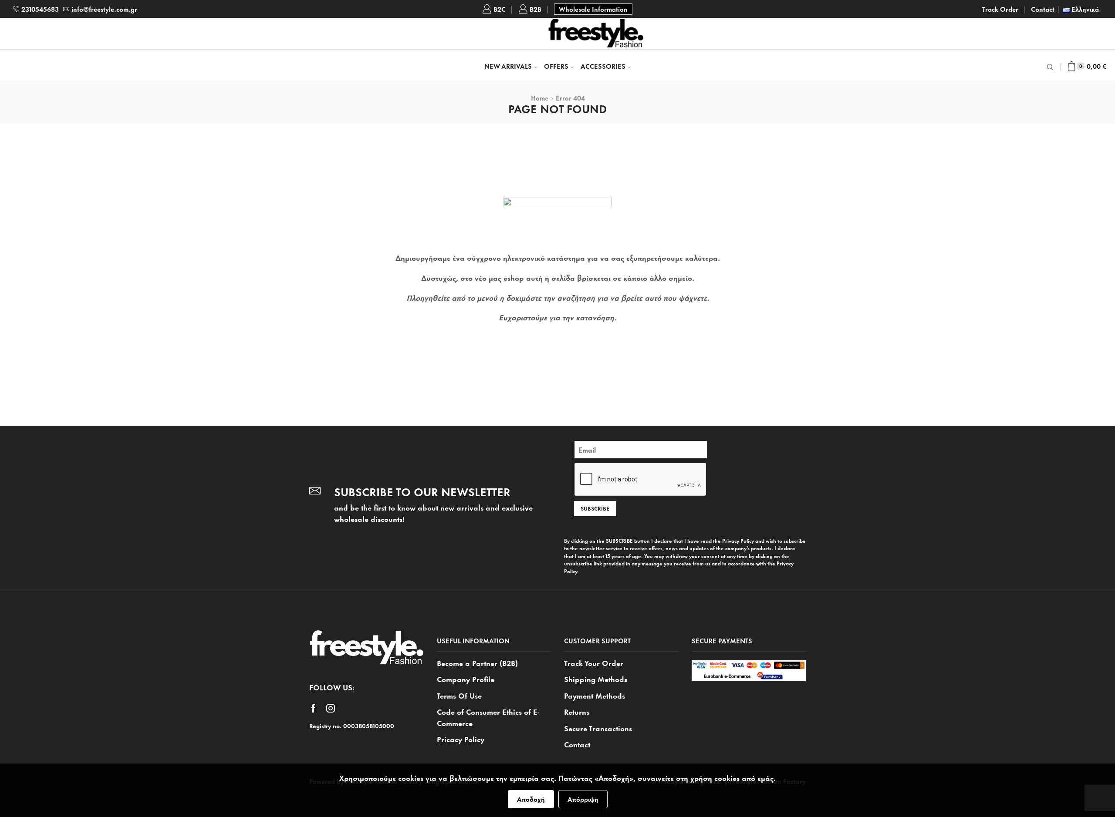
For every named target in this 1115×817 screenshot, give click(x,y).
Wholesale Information (593, 9)
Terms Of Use (459, 695)
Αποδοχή (531, 799)
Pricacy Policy (460, 738)
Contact (1042, 9)
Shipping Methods (595, 678)
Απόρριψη (583, 799)
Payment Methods (594, 695)
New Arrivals (508, 66)
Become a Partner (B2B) (477, 662)
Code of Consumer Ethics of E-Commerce (488, 717)
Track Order (1000, 9)
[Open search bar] (1051, 66)
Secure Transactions (598, 727)
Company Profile (465, 678)
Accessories (603, 66)
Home (539, 98)
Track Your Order (593, 662)
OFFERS (556, 66)
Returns (576, 711)
